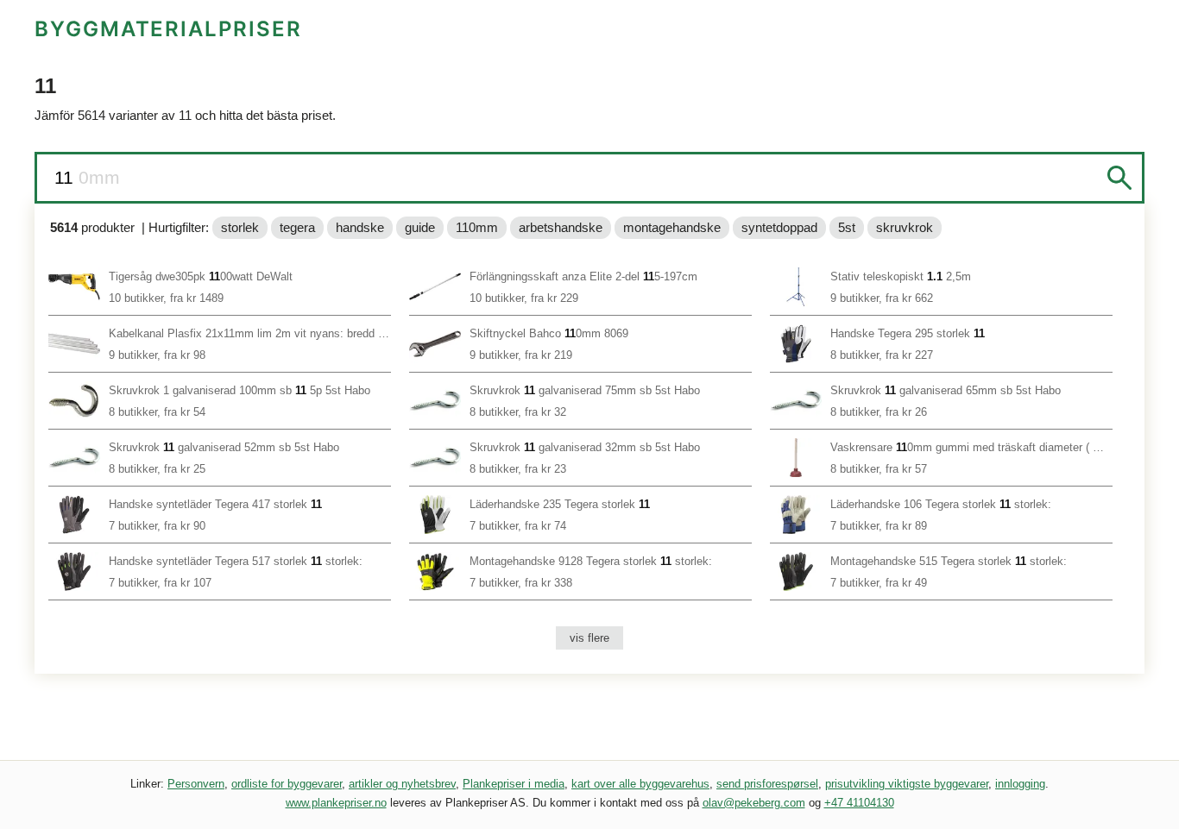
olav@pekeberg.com (754, 802)
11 (66, 177)
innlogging (1020, 783)
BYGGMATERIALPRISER (168, 28)
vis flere (589, 637)
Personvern (195, 783)
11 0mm (87, 177)
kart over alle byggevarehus (640, 783)
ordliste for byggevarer (286, 783)
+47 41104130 (859, 802)
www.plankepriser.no (336, 802)
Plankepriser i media (513, 783)
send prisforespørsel (767, 783)
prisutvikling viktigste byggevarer (906, 783)
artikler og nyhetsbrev (402, 783)
